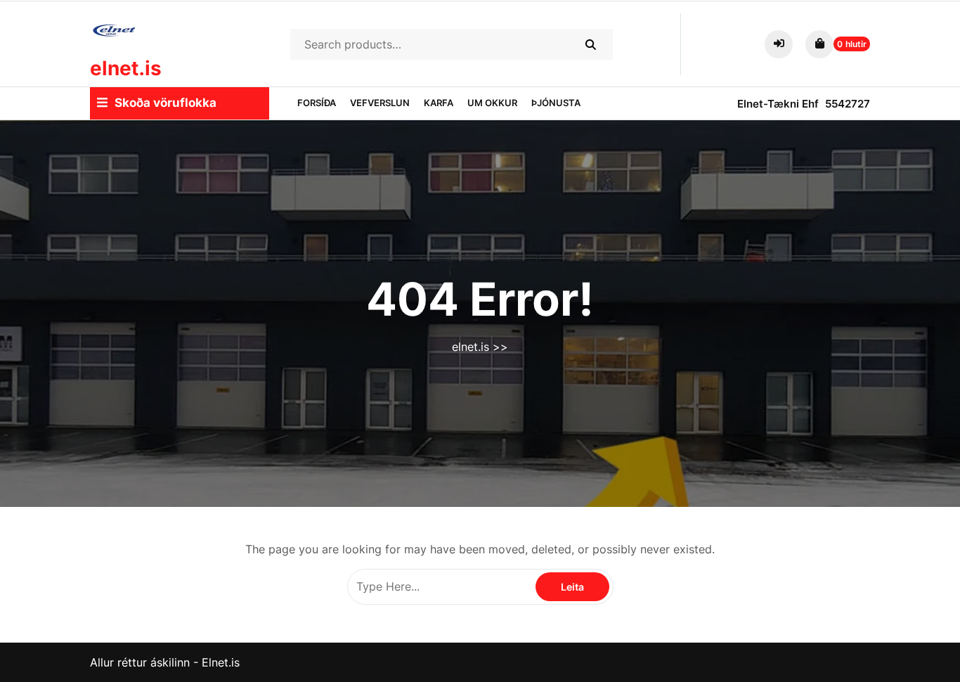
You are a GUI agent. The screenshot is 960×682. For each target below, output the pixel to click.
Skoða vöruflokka (165, 103)
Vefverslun (380, 102)
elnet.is (126, 68)
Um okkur (492, 102)
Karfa (438, 102)
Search (590, 44)
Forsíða (316, 102)
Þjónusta (555, 102)
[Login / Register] (781, 43)
